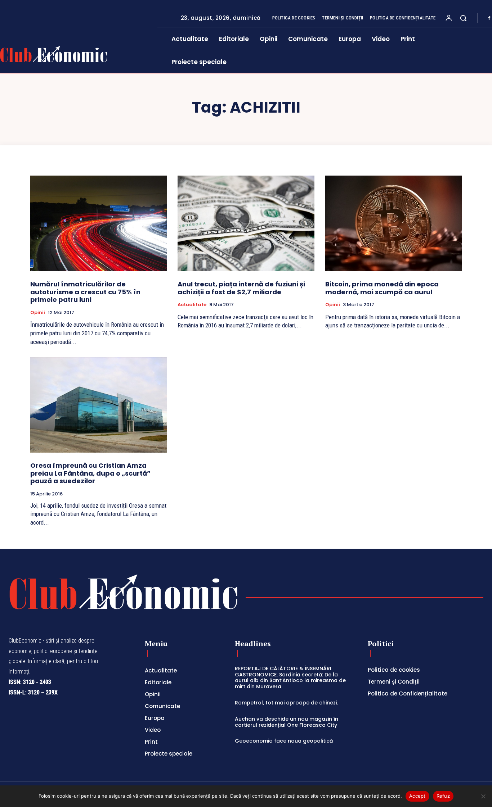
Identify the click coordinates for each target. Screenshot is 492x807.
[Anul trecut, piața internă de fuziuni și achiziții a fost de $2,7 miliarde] (246, 223)
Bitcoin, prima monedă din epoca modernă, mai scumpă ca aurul (382, 288)
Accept (417, 796)
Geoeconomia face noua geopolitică (284, 740)
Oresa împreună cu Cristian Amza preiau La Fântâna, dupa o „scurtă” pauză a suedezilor (90, 473)
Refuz (443, 796)
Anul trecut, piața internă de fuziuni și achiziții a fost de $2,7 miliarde (241, 288)
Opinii (37, 313)
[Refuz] (483, 796)
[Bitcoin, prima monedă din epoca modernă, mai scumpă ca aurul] (393, 223)
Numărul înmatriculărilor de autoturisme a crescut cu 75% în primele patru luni (85, 292)
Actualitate (192, 305)
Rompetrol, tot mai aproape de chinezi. (286, 702)
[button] (463, 18)
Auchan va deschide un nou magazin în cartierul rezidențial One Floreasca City (286, 722)
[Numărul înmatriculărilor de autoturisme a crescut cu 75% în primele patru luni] (98, 223)
